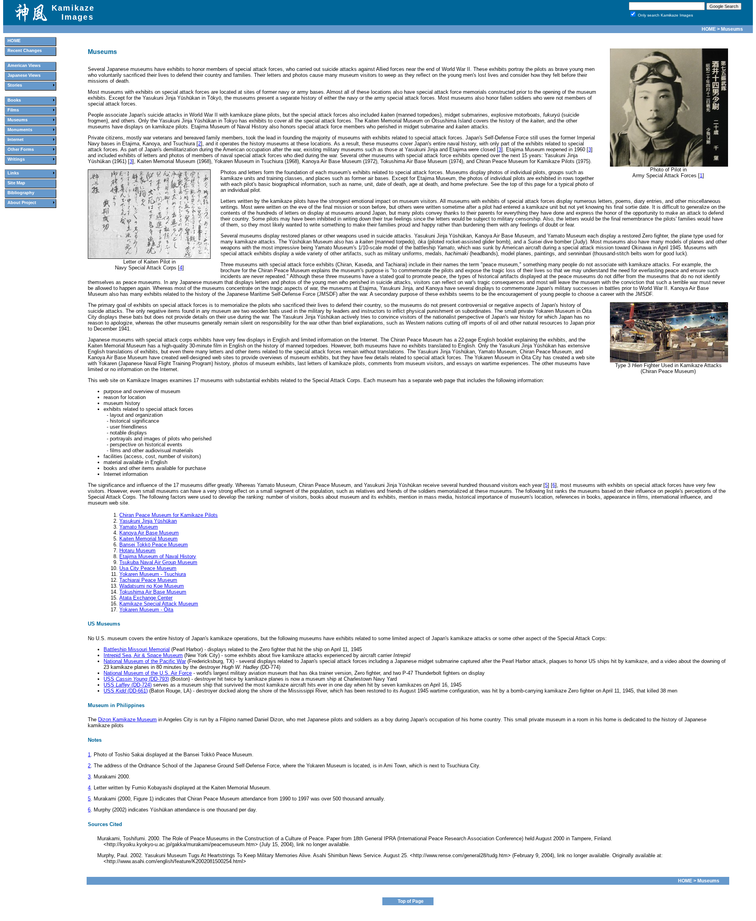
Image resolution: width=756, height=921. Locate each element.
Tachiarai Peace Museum (148, 580)
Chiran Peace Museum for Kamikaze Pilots (168, 515)
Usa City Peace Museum (147, 568)
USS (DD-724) (128, 685)
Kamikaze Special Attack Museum (158, 604)
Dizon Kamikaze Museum (127, 719)
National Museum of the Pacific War (145, 661)
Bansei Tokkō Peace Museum (153, 545)
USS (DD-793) (136, 679)
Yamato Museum (138, 527)
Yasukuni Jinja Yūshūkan (148, 521)
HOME (709, 29)
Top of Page (411, 901)
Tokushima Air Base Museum (152, 592)
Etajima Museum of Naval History (157, 556)
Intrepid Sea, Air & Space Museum (143, 655)
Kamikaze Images (73, 12)
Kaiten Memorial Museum (148, 539)
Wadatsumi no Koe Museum (151, 586)
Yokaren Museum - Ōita (146, 610)
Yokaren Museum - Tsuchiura (152, 574)
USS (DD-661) (126, 691)
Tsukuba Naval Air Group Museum (158, 562)
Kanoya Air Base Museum (149, 533)
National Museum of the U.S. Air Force (148, 673)
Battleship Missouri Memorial (137, 649)
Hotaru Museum (137, 550)
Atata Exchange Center (145, 598)
